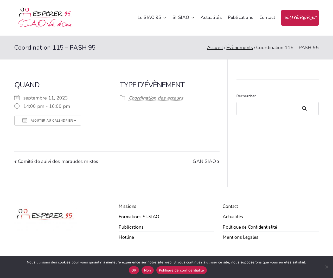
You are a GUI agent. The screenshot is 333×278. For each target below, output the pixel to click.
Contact (267, 18)
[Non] (326, 266)
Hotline (126, 237)
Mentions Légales (240, 237)
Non (147, 270)
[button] (163, 18)
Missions (127, 206)
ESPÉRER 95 (300, 18)
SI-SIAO (180, 18)
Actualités (211, 18)
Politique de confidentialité (181, 270)
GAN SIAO (204, 161)
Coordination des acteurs (156, 98)
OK (133, 270)
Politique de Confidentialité (250, 227)
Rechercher (246, 96)
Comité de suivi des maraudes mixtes (58, 161)
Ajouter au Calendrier (51, 121)
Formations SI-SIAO (139, 217)
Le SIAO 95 (149, 18)
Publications (240, 18)
